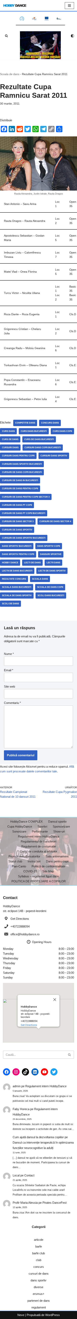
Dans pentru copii (57, 861)
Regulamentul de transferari (38, 841)
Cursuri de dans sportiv (17, 529)
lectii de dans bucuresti (17, 570)
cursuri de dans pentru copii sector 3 (26, 497)
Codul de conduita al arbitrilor (38, 851)
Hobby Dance (10, 562)
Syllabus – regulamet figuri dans (38, 876)
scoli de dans (10, 603)
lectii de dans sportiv (52, 570)
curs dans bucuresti (34, 431)
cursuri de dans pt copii (17, 505)
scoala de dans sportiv (17, 595)
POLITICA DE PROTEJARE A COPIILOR (38, 881)
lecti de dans (32, 562)
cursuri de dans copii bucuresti (22, 472)
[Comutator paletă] (72, 35)
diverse (38, 1287)
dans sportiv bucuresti (16, 546)
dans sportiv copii (48, 546)
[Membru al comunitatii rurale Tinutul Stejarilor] (59, 19)
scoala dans (40, 579)
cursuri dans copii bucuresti (42, 447)
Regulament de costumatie (38, 846)
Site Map (48, 871)
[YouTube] (44, 1071)
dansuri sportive (50, 554)
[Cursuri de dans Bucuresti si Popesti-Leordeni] (40, 45)
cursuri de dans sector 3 (18, 521)
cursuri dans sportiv (53, 455)
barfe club (38, 1253)
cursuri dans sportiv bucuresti (22, 464)
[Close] (54, 999)
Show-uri (59, 831)
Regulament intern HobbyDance (38, 836)
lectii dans (53, 562)
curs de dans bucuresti (39, 439)
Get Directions (19, 918)
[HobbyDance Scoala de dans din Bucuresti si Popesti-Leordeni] (15, 5)
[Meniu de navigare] (69, 5)
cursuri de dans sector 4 (55, 521)
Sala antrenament (57, 856)
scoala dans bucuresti (16, 587)
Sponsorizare (61, 826)
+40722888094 (20, 926)
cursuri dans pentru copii (18, 455)
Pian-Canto (19, 866)
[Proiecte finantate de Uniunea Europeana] (46, 18)
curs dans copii (62, 431)
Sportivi (42, 826)
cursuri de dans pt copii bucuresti (23, 513)
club (38, 1260)
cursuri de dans (39, 1273)
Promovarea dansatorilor (24, 856)
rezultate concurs (14, 579)
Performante (40, 831)
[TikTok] (25, 1071)
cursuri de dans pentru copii (20, 488)
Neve (20, 1315)
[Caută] (6, 35)
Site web (9, 686)
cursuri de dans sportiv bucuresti (23, 538)
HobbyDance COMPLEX (26, 821)
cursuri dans (10, 447)
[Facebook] (6, 1071)
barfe (38, 1246)
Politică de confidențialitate (48, 866)
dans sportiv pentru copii (18, 554)
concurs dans (50, 423)
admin (17, 1086)
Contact (29, 1175)
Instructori (34, 861)
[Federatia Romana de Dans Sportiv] (22, 19)
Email (8, 670)
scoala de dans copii (50, 587)
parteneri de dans (38, 1300)
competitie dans (25, 423)
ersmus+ (38, 1294)
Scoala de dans (9, 74)
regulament (38, 1307)
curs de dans (10, 439)
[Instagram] (16, 1071)
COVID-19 (30, 871)
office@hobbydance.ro (24, 934)
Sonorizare (19, 831)
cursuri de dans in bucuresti (20, 480)
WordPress (52, 1315)
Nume (9, 654)
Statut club (15, 861)
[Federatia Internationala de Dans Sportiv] (34, 18)
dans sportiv (38, 1280)
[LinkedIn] (34, 1071)
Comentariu (12, 703)
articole (38, 1239)
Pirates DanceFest (54, 1202)
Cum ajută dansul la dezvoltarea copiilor (38, 1137)
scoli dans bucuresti (51, 595)
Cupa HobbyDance (19, 826)
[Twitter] (53, 1071)
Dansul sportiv (57, 821)
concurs (38, 1266)
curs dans (8, 431)
